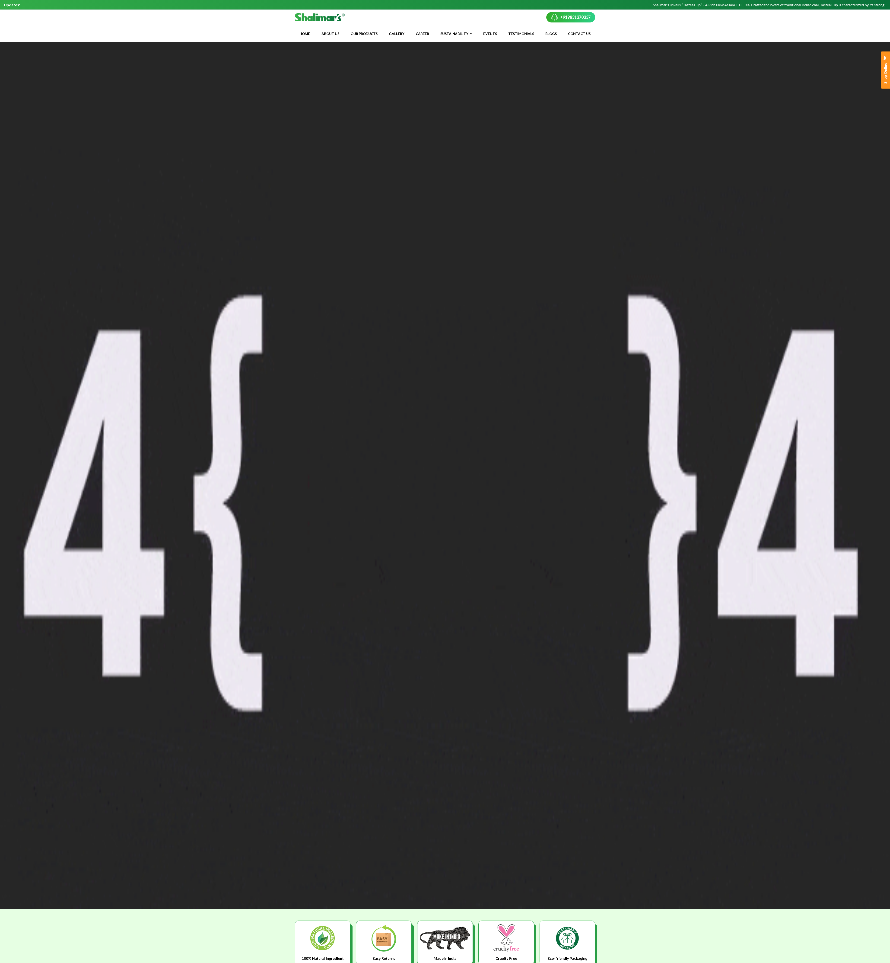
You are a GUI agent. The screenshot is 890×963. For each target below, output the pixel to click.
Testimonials (521, 34)
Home (304, 34)
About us (330, 34)
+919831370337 (575, 17)
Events (490, 34)
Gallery (396, 34)
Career (422, 34)
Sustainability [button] (454, 34)
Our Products (364, 34)
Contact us (579, 34)
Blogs (551, 34)
